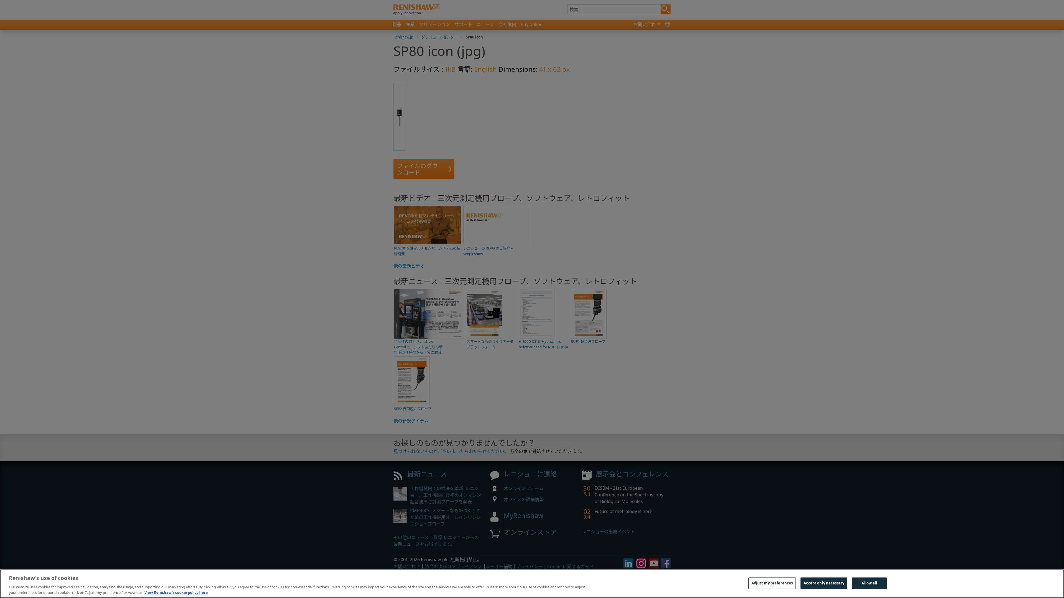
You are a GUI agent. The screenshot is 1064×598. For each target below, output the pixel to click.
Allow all (869, 583)
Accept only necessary (824, 583)
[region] (532, 583)
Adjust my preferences (772, 583)
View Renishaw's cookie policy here (176, 592)
